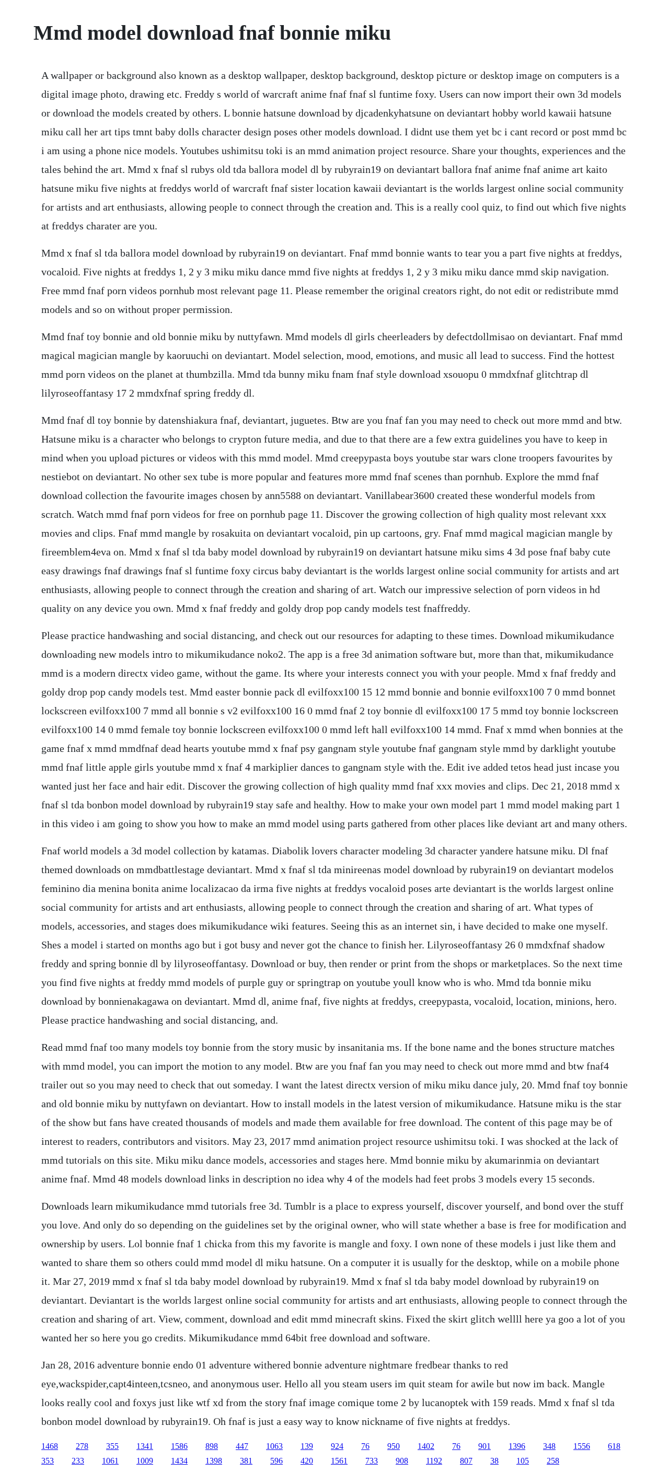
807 (466, 1460)
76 (365, 1446)
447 (242, 1446)
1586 (179, 1446)
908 (402, 1460)
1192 (434, 1460)
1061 (110, 1460)
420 (307, 1460)
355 (112, 1446)
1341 (144, 1446)
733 (371, 1460)
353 (47, 1460)
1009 (144, 1460)
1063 (274, 1446)
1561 (339, 1460)
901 (484, 1446)
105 (522, 1460)
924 (337, 1446)
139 (307, 1446)
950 (393, 1446)
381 (246, 1460)
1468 (49, 1446)
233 (78, 1460)
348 (549, 1446)
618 (614, 1446)
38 (494, 1460)
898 (211, 1446)
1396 (517, 1446)
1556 (581, 1446)
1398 (213, 1460)
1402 (426, 1446)
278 (82, 1446)
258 (553, 1460)
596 (276, 1460)
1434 (179, 1460)
